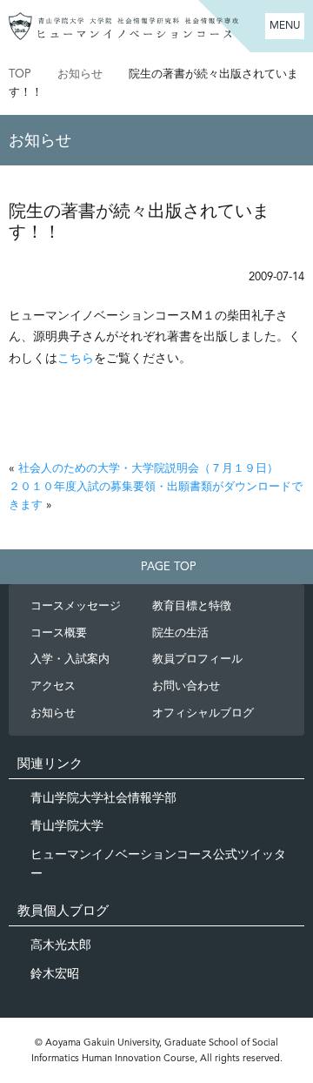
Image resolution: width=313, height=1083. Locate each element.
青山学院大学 (66, 825)
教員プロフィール (197, 658)
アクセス (53, 685)
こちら (75, 358)
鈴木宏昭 (54, 973)
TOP (20, 73)
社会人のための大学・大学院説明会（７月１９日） (148, 467)
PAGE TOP (168, 566)
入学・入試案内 (70, 658)
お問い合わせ (186, 685)
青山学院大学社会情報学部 (103, 797)
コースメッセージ (75, 605)
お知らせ (80, 73)
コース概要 (58, 632)
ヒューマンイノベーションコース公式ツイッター (158, 863)
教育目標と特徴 (191, 605)
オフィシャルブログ (203, 712)
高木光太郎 (60, 945)
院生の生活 (180, 632)
